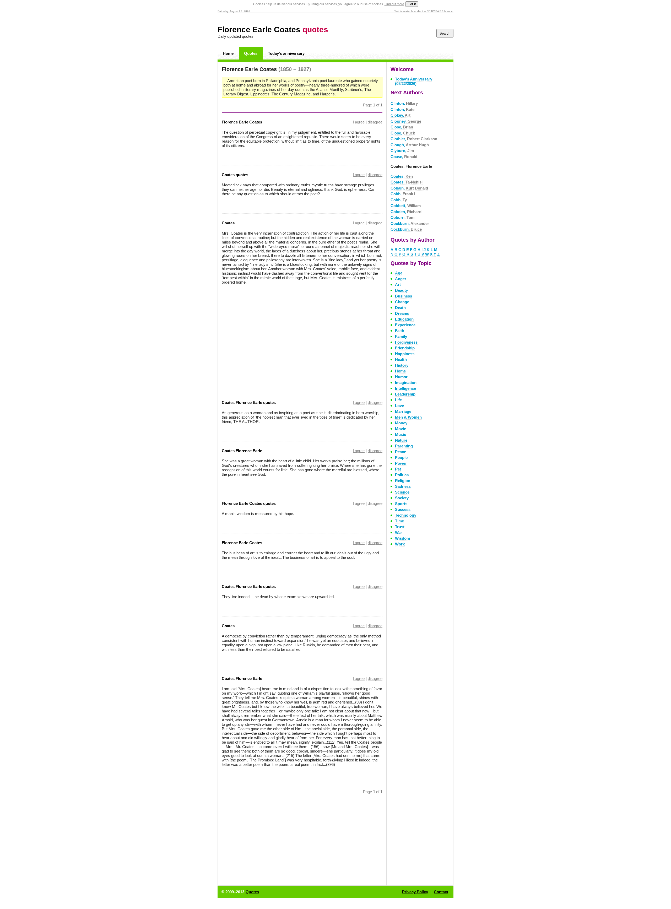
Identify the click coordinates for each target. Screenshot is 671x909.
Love (399, 405)
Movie (400, 428)
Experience (405, 325)
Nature (401, 440)
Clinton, (404, 103)
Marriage (403, 411)
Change (402, 302)
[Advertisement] (266, 347)
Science (402, 492)
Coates (228, 223)
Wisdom (402, 538)
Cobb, (403, 194)
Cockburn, (410, 223)
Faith (399, 330)
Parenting (404, 446)
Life (398, 400)
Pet (398, 469)
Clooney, (406, 121)
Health (401, 359)
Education (404, 319)
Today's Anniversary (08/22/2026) (413, 81)
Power (401, 463)
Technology (405, 515)
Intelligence (405, 388)
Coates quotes (235, 174)
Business (403, 296)
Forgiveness (406, 342)
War (398, 532)
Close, (402, 127)
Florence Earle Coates (273, 29)
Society (402, 498)
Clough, (410, 145)
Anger (400, 279)
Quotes (250, 53)
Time (399, 521)
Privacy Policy (415, 892)
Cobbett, (406, 205)
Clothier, (414, 139)
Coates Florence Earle (242, 450)
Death (400, 307)
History (401, 365)
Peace (400, 452)
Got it (412, 4)
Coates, (402, 176)
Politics (402, 475)
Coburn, (402, 217)
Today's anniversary (286, 53)
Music (400, 434)
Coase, (404, 156)
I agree (359, 122)
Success (402, 509)
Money (401, 423)
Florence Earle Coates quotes (249, 503)
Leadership (405, 394)
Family (401, 336)
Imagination (405, 382)
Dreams (402, 313)
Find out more (394, 4)
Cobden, (406, 211)
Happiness (404, 353)
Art (398, 284)
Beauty (401, 290)
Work (400, 544)
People (401, 457)
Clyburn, (402, 150)
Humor (401, 377)
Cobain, (409, 188)
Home (228, 53)
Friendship (405, 348)
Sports (401, 503)
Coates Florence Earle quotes (249, 402)
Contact (441, 892)
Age (398, 273)
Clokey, (400, 115)
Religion (402, 480)
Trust (399, 526)
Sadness (403, 486)
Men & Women (408, 417)
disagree (375, 122)
